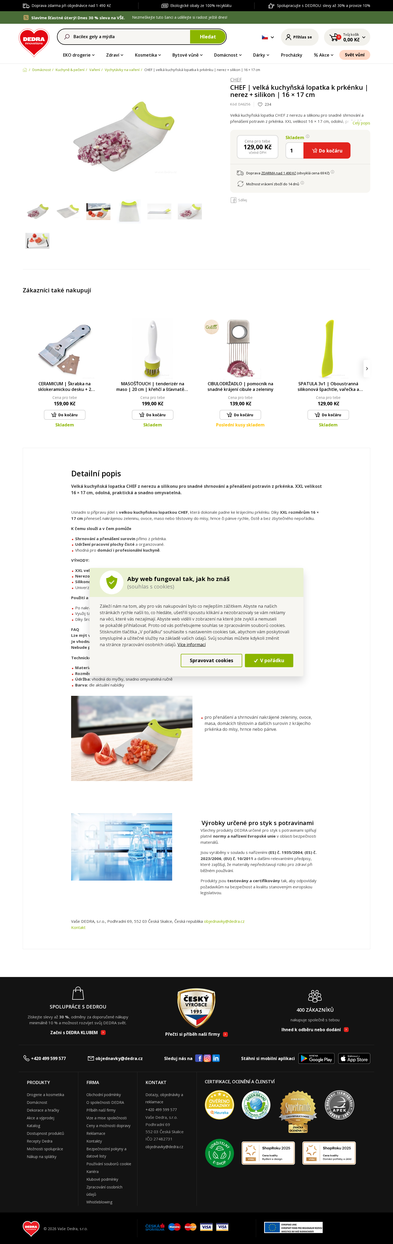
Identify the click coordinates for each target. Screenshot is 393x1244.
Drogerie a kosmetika (45, 1094)
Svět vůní (355, 55)
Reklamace (95, 1133)
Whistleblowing (99, 1201)
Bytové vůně (185, 55)
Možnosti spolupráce (45, 1148)
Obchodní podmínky (103, 1094)
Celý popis (361, 122)
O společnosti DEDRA (105, 1102)
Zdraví (112, 55)
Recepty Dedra (39, 1141)
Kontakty (94, 1141)
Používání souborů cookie (108, 1163)
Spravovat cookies (211, 660)
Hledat (208, 36)
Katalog (33, 1125)
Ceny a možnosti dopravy (108, 1125)
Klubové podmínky (102, 1179)
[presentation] (26, 368)
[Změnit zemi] (265, 37)
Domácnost (226, 55)
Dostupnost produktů (45, 1133)
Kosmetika (146, 55)
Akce (324, 55)
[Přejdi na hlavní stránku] (34, 42)
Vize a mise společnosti (106, 1117)
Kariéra (92, 1171)
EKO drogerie (77, 55)
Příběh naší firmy (100, 1110)
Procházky (291, 55)
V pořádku (271, 660)
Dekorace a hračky (43, 1110)
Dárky (259, 55)
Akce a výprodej (40, 1117)
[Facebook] (199, 1058)
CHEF (236, 80)
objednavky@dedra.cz (224, 921)
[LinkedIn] (216, 1058)
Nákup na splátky (41, 1156)
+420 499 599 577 (48, 1058)
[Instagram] (207, 1058)
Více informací (192, 644)
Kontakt (78, 927)
